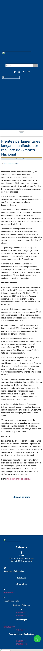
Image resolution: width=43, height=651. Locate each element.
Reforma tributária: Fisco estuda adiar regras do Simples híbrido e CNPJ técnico (20, 526)
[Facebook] (24, 72)
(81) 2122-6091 (21, 641)
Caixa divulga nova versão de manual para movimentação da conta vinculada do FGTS (19, 516)
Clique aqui (21, 578)
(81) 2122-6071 (21, 630)
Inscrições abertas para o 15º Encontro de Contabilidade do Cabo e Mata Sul (19, 505)
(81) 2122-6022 (21, 612)
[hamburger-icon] (21, 133)
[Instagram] (19, 72)
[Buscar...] (35, 65)
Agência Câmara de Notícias (19, 479)
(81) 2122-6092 (21, 644)
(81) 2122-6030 (9, 627)
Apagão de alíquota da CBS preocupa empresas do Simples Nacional (21, 521)
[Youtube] (29, 72)
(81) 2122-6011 (9, 592)
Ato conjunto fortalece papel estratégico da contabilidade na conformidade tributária (19, 511)
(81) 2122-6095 (21, 615)
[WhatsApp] (15, 72)
